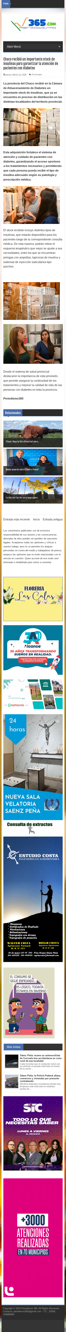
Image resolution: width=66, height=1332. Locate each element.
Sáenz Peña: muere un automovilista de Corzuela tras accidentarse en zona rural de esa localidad (40, 1058)
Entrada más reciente (16, 519)
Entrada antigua (53, 519)
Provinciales (37, 74)
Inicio (36, 519)
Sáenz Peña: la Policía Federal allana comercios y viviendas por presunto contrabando (40, 1078)
